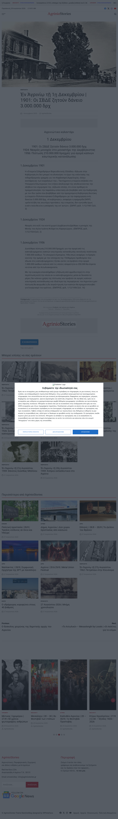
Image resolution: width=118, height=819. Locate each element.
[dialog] (59, 409)
